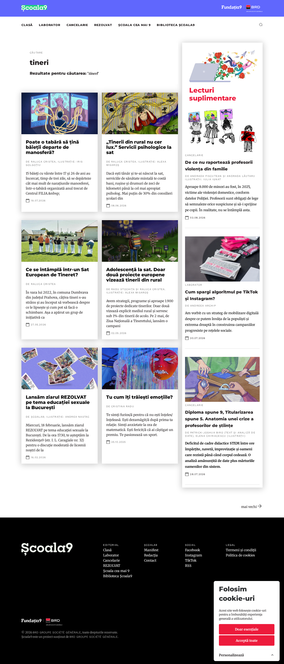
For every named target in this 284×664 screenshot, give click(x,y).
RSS (188, 565)
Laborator (49, 25)
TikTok (190, 560)
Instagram (193, 555)
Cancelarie (77, 25)
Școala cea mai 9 (134, 25)
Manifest (151, 550)
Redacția (151, 555)
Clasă (27, 25)
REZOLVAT (103, 25)
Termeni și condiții (241, 550)
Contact (150, 560)
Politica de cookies (240, 555)
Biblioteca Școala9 (176, 25)
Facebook (192, 550)
